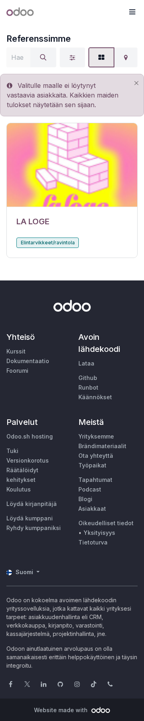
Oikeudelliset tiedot (106, 523)
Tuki (12, 450)
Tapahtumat (95, 479)
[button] (132, 12)
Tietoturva (93, 542)
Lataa (86, 363)
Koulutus (18, 489)
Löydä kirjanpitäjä (31, 503)
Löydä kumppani (29, 518)
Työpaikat (92, 465)
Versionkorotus (27, 460)
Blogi (85, 499)
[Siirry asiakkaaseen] (72, 165)
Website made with (61, 710)
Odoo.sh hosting (29, 436)
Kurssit (16, 351)
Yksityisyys (99, 532)
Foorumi (17, 370)
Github (87, 377)
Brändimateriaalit (102, 446)
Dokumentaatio (27, 360)
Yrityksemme (96, 436)
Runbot (88, 387)
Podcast (89, 489)
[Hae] (43, 57)
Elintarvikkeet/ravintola (48, 243)
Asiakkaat (92, 508)
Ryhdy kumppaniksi (33, 527)
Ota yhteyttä (95, 455)
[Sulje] (136, 83)
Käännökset (95, 397)
